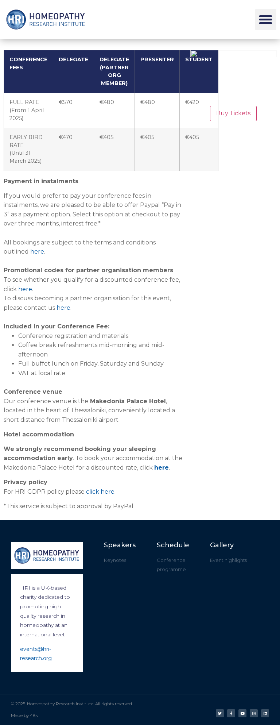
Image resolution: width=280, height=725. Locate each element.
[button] (266, 19)
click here (100, 491)
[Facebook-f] (231, 713)
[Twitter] (220, 713)
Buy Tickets (233, 113)
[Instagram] (254, 713)
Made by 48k (24, 715)
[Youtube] (242, 713)
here (37, 251)
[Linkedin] (265, 713)
